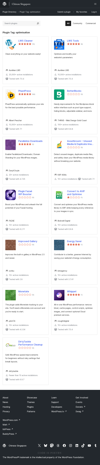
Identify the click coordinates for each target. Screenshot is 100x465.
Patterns (31, 411)
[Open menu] (96, 4)
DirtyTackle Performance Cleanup (30, 343)
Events (79, 402)
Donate (80, 407)
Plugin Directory (9, 12)
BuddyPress (10, 434)
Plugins (30, 407)
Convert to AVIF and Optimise (76, 193)
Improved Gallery (27, 241)
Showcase (32, 397)
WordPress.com (11, 420)
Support (55, 402)
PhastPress (24, 90)
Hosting (6, 407)
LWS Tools (73, 40)
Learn (54, 397)
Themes (31, 402)
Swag (80, 411)
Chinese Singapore (17, 445)
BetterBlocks (74, 90)
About (5, 397)
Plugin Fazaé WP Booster (25, 193)
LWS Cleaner (25, 40)
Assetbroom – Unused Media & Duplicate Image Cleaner (80, 143)
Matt (6, 424)
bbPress (8, 429)
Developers (56, 407)
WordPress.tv (59, 411)
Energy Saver (74, 241)
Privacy (6, 411)
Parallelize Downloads (30, 141)
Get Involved (82, 397)
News (5, 402)
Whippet (71, 291)
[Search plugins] (37, 23)
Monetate (23, 291)
